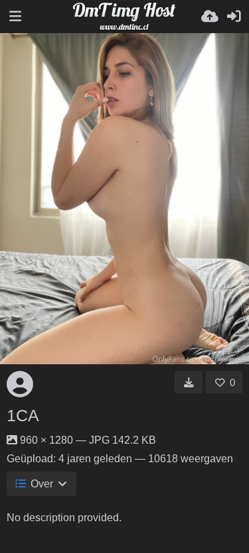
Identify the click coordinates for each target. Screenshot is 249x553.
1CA (23, 415)
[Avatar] (20, 384)
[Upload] (209, 16)
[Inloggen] (233, 16)
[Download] (189, 382)
